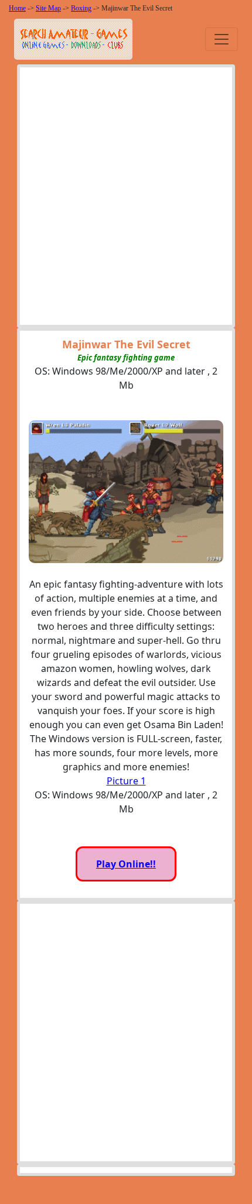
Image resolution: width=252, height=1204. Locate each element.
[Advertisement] (126, 199)
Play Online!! (126, 863)
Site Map (48, 8)
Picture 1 (126, 780)
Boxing (81, 8)
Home (17, 8)
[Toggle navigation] (221, 39)
